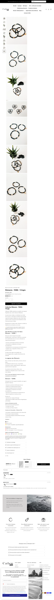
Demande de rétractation (44, 579)
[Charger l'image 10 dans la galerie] (4, 51)
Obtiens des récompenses (44, 574)
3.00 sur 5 (13, 463)
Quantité (6, 297)
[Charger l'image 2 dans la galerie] (4, 22)
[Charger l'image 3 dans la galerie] (4, 25)
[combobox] (4, 584)
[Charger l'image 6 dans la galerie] (4, 36)
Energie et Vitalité (30, 565)
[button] (25, 6)
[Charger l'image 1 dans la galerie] (4, 18)
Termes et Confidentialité (44, 570)
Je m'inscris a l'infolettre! (14, 595)
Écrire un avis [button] (43, 464)
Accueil (16, 565)
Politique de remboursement (45, 566)
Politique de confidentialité (44, 568)
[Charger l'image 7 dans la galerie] (4, 40)
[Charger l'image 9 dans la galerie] (4, 47)
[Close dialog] (41, 569)
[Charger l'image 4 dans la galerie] (4, 29)
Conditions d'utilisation (43, 565)
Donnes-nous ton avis (43, 577)
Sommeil (28, 566)
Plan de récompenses (43, 572)
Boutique (16, 566)
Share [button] (7, 455)
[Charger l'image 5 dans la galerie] (4, 33)
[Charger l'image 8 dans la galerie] (4, 44)
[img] (6, 472)
